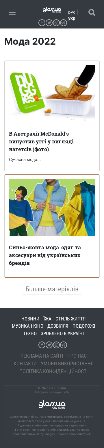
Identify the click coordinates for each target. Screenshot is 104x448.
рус (71, 12)
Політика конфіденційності (53, 371)
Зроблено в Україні (62, 333)
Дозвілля (57, 326)
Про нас (77, 356)
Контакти (25, 363)
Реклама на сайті (42, 356)
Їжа (47, 319)
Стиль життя (70, 319)
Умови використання (67, 363)
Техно (30, 333)
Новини (30, 319)
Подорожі (84, 326)
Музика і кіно (27, 326)
